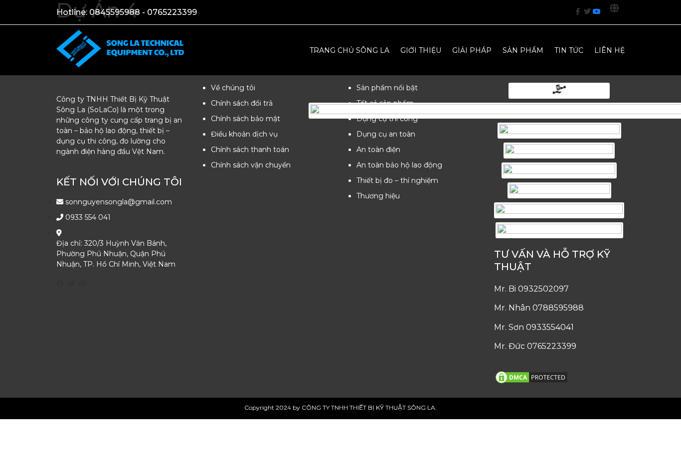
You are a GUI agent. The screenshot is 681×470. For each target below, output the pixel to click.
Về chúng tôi (233, 87)
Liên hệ (609, 50)
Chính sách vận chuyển (251, 164)
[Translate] (617, 11)
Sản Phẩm (523, 50)
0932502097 (543, 289)
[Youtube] (596, 11)
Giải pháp (472, 50)
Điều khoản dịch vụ (244, 134)
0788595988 (558, 308)
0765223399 (551, 346)
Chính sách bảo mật (245, 118)
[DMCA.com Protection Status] (531, 382)
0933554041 (550, 327)
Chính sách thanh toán (250, 149)
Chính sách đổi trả (242, 103)
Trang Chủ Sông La (349, 50)
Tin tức (568, 50)
